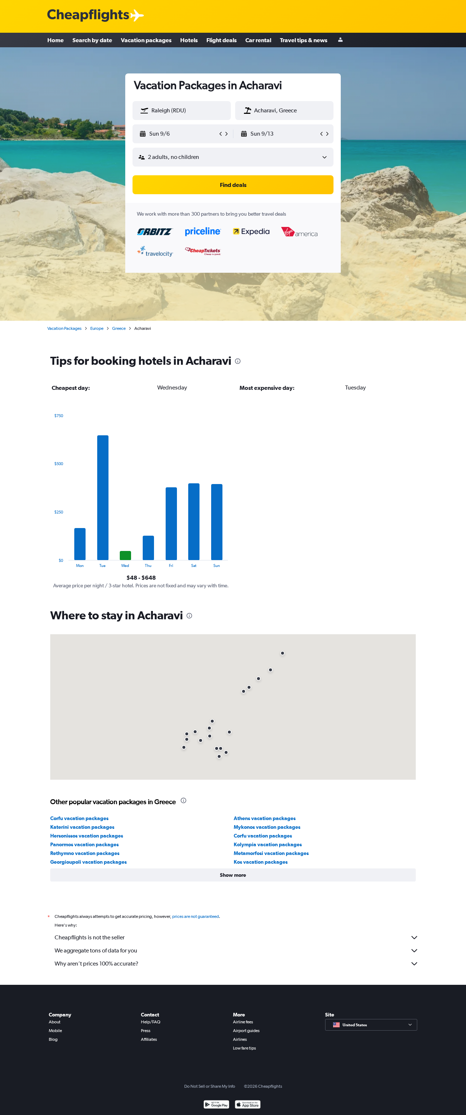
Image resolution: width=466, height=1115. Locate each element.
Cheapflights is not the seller (90, 937)
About (54, 1021)
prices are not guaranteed (195, 916)
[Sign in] (340, 40)
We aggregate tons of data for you (96, 950)
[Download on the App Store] (247, 1105)
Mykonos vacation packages (267, 827)
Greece (119, 328)
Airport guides (246, 1030)
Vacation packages (146, 40)
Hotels (189, 40)
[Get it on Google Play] (216, 1105)
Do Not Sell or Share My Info (209, 1086)
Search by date (92, 40)
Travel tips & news (303, 40)
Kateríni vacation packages (82, 827)
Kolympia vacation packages (268, 844)
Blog (53, 1039)
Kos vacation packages (261, 862)
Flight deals (221, 40)
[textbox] (182, 110)
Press (145, 1030)
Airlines (240, 1039)
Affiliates (149, 1039)
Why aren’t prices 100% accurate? (96, 963)
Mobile (55, 1030)
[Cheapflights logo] (88, 15)
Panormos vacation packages (84, 844)
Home (55, 40)
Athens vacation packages (265, 818)
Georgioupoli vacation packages (88, 862)
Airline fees (243, 1021)
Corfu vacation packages (79, 818)
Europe (96, 328)
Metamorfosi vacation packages (271, 853)
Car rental (258, 40)
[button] (144, 110)
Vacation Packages (64, 328)
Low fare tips (244, 1048)
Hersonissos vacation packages (86, 836)
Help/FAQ (150, 1021)
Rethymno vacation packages (84, 853)
